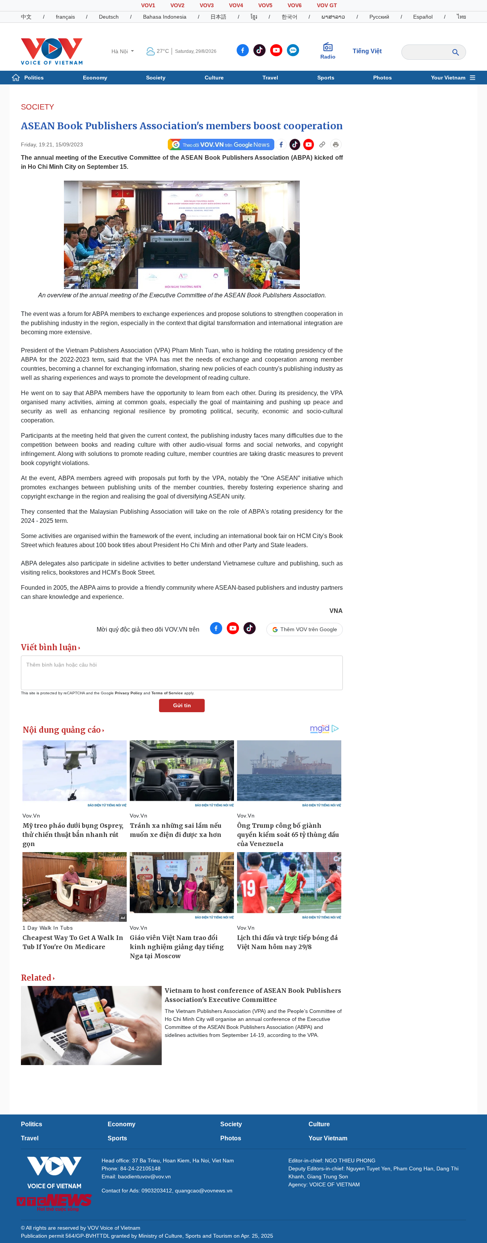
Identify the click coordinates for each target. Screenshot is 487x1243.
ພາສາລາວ (333, 17)
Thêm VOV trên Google (308, 629)
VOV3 (207, 5)
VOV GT (327, 5)
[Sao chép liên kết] (322, 144)
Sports (325, 78)
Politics (34, 78)
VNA (336, 611)
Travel (270, 78)
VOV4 (236, 5)
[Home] (52, 51)
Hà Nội (120, 51)
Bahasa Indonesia (164, 17)
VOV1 (148, 5)
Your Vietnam (448, 78)
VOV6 (295, 5)
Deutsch (109, 17)
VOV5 (265, 5)
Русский (379, 17)
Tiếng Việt (367, 51)
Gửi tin (182, 705)
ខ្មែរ (254, 17)
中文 (26, 17)
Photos (382, 78)
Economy (95, 78)
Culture (214, 78)
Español (423, 17)
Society (156, 78)
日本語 (218, 17)
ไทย (461, 17)
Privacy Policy (128, 693)
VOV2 (177, 5)
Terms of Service (167, 693)
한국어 (290, 17)
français (65, 17)
